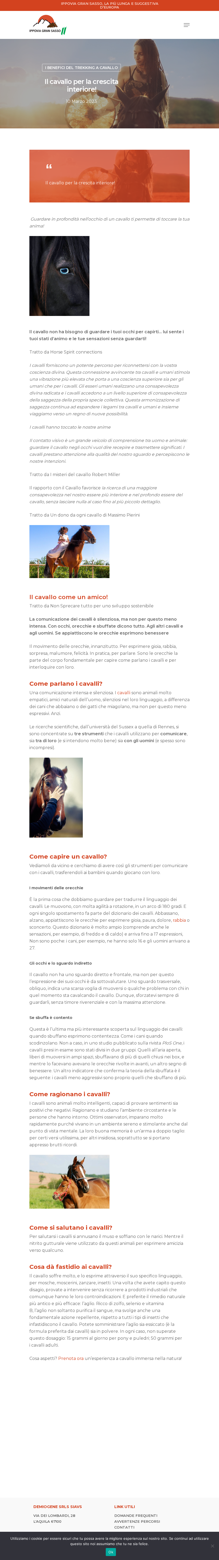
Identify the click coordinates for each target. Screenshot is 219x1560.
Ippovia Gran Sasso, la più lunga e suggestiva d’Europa (109, 5)
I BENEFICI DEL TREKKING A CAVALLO (81, 67)
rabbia (179, 920)
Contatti (124, 1527)
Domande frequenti (135, 1515)
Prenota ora (71, 1358)
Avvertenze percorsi (137, 1521)
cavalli (123, 692)
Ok (110, 1552)
